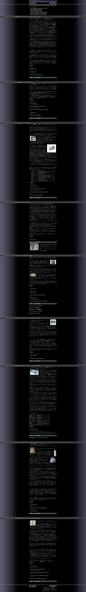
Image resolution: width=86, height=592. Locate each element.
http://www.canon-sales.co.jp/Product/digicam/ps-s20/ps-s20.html (39, 572)
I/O (39, 250)
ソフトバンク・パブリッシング (43, 437)
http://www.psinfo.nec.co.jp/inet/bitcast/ (35, 115)
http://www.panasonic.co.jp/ (34, 429)
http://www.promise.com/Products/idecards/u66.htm (37, 358)
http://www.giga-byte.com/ (34, 504)
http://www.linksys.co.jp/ (33, 71)
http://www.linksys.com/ (33, 68)
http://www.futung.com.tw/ (34, 510)
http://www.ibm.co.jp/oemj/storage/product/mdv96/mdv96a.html (39, 575)
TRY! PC (30, 307)
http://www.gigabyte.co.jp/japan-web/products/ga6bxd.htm (38, 507)
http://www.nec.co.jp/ (33, 112)
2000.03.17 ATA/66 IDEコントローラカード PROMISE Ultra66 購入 (38, 12)
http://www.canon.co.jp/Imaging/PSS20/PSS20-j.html (37, 569)
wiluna (43, 396)
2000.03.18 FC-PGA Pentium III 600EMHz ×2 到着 (36, 11)
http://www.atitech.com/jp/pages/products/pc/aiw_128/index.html (39, 109)
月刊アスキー (31, 313)
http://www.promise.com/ (33, 355)
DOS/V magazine (31, 437)
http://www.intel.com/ (33, 239)
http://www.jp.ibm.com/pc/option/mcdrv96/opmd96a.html (38, 578)
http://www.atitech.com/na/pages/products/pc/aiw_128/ (38, 106)
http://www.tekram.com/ (33, 297)
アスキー (40, 305)
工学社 (45, 250)
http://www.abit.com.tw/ (33, 291)
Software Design (31, 309)
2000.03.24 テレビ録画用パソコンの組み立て (36, 9)
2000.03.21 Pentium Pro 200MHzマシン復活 (35, 10)
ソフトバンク (39, 311)
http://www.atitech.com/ (33, 185)
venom (32, 216)
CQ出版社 (37, 307)
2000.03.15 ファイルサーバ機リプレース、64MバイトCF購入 (38, 13)
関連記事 (54, 24)
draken (32, 204)
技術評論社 (39, 309)
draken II (47, 325)
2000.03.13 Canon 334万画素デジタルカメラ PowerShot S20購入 (38, 14)
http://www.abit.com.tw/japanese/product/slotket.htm (37, 294)
